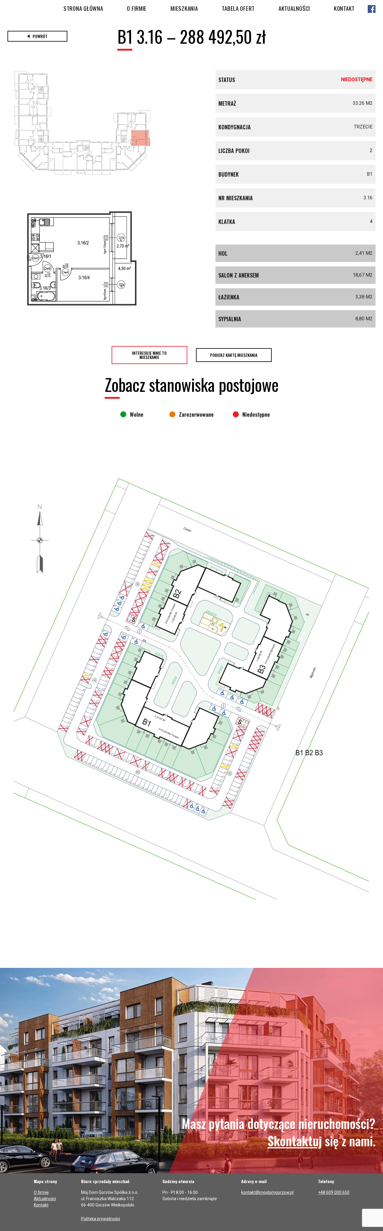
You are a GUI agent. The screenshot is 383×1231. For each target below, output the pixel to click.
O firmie (137, 8)
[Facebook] (372, 9)
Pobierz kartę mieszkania (233, 355)
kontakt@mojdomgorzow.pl (267, 1192)
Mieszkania (184, 8)
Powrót (40, 36)
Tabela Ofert (238, 8)
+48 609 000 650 (333, 1192)
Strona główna (83, 8)
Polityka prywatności (100, 1218)
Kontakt (344, 8)
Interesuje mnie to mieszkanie (149, 355)
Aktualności (294, 8)
